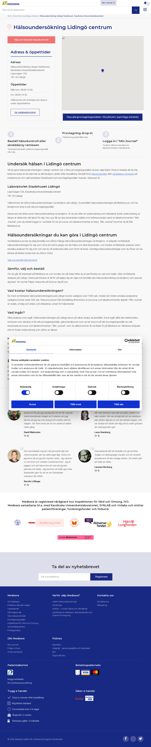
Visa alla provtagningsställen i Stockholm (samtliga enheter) (103, 117)
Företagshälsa (14, 630)
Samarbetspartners (16, 626)
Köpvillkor (56, 644)
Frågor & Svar (14, 648)
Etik (54, 652)
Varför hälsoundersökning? (64, 601)
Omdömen (57, 605)
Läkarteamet (13, 608)
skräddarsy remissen (123, 174)
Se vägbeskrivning (25, 112)
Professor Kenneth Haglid (19, 605)
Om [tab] (120, 349)
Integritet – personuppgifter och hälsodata (71, 648)
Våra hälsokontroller (17, 616)
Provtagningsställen (17, 619)
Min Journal (107, 2)
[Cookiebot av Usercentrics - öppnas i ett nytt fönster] (127, 341)
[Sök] (135, 10)
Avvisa (32, 404)
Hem (10, 16)
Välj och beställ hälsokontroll (31, 39)
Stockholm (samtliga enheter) (25, 16)
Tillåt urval (75, 404)
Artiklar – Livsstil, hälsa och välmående (69, 608)
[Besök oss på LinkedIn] (133, 741)
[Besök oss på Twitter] (140, 741)
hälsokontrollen (99, 174)
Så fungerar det (14, 612)
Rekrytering (102, 605)
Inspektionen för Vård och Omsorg (23, 623)
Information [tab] (75, 349)
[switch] (59, 392)
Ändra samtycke (15, 652)
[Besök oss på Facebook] (126, 741)
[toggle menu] (145, 9)
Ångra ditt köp (58, 655)
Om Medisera (13, 601)
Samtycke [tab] (31, 349)
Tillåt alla (118, 404)
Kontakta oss (103, 601)
